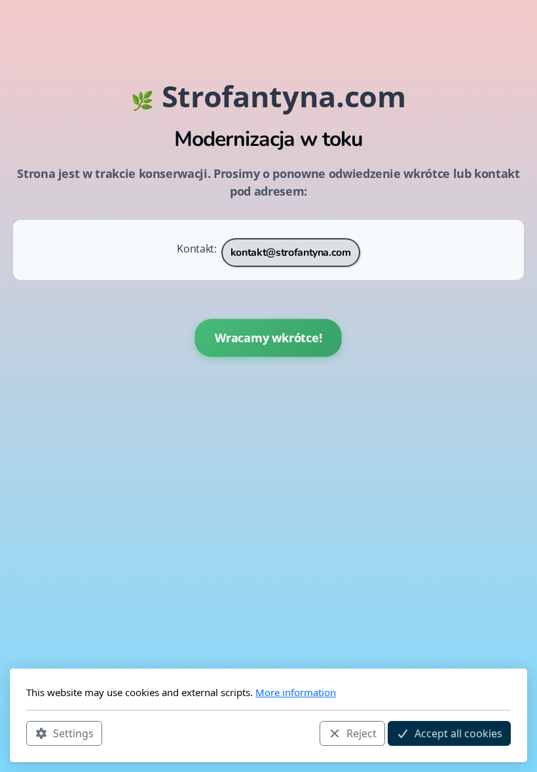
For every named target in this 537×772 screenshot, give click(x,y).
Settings (73, 733)
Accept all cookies (458, 733)
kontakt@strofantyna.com (291, 252)
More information (295, 692)
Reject (361, 733)
